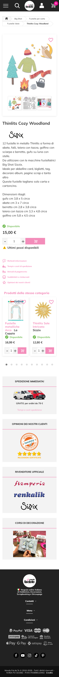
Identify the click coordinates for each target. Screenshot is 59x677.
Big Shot (18, 18)
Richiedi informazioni (17, 261)
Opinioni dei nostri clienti (18, 282)
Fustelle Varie (13, 23)
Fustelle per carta (37, 18)
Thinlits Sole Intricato (41, 325)
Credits (49, 672)
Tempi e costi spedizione (29, 410)
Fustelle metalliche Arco (12, 327)
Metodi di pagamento (17, 271)
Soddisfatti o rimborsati (18, 277)
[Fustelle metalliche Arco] (15, 310)
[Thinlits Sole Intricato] (43, 310)
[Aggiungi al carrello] (35, 241)
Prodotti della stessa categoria (26, 293)
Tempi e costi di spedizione (19, 266)
